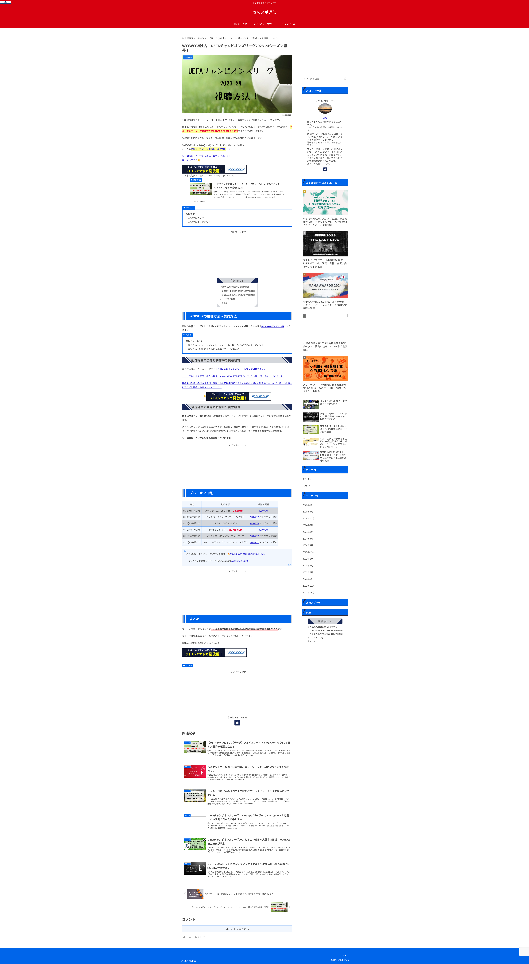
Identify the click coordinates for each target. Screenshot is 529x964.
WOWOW (263, 510)
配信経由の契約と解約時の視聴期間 (239, 290)
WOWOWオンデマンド (272, 326)
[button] (345, 79)
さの (325, 117)
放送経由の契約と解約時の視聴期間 (239, 294)
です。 (212, 149)
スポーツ (188, 665)
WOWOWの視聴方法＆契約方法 (235, 286)
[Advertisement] (237, 253)
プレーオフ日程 (228, 298)
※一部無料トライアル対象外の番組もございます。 (207, 156)
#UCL (233, 553)
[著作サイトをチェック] (237, 722)
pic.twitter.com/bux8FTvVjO (250, 553)
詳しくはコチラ (190, 160)
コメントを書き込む (237, 928)
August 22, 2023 (239, 560)
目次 (232, 280)
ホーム (345, 955)
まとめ (224, 302)
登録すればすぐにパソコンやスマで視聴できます (241, 369)
